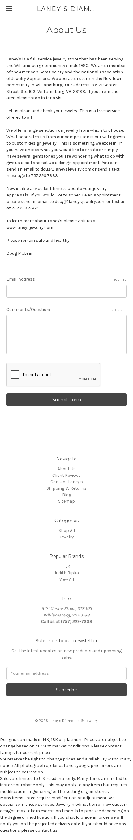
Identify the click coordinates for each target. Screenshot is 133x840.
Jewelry (66, 537)
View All (66, 579)
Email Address (66, 279)
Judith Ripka (66, 572)
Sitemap (66, 501)
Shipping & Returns (66, 488)
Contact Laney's (66, 481)
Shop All (66, 530)
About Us (67, 468)
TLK (66, 566)
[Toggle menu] (8, 8)
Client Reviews (66, 475)
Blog (66, 494)
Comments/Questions (66, 309)
